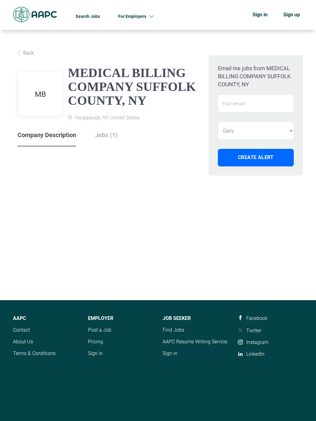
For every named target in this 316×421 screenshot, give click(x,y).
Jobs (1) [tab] (106, 135)
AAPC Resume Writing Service (195, 342)
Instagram (257, 342)
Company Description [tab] (47, 135)
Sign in (260, 15)
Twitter (253, 330)
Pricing (95, 342)
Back (28, 53)
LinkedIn (255, 354)
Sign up (291, 15)
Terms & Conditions (34, 353)
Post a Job (99, 330)
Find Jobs (173, 330)
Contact (21, 330)
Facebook (257, 318)
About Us (23, 342)
